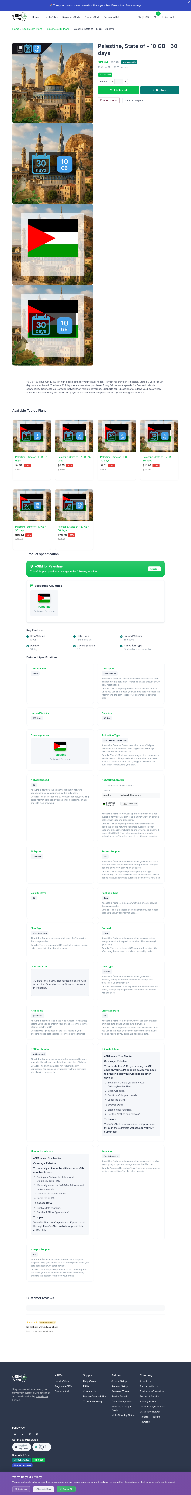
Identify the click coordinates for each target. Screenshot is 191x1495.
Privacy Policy (148, 1401)
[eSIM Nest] (19, 1377)
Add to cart (120, 90)
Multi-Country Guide (122, 1415)
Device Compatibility (94, 1396)
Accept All (67, 1489)
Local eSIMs (51, 17)
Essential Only (44, 1489)
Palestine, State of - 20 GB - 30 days (73, 528)
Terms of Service (149, 1396)
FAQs (86, 1386)
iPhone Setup (119, 1381)
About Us (145, 1381)
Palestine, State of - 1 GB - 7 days (31, 458)
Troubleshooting (92, 1401)
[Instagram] (30, 1434)
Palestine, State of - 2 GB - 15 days (74, 458)
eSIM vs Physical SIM (152, 1406)
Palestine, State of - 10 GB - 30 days (30, 528)
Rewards (145, 1421)
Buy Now (161, 90)
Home (35, 17)
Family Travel (119, 1396)
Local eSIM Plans (32, 28)
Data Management (121, 1401)
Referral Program (150, 1416)
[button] (169, 17)
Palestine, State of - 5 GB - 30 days (158, 458)
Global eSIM (92, 17)
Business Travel (120, 1391)
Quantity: (102, 81)
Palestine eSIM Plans (57, 28)
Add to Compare (135, 100)
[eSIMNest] (19, 17)
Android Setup (119, 1386)
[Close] (189, 2)
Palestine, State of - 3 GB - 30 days (115, 458)
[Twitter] (22, 1434)
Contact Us (89, 1391)
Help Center (90, 1381)
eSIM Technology (150, 1411)
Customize (22, 1489)
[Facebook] (15, 1434)
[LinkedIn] (37, 1434)
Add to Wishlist (110, 100)
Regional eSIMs (71, 17)
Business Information (152, 1391)
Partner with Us (112, 17)
